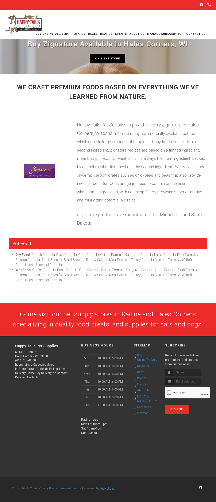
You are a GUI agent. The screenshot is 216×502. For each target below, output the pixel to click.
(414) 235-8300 (25, 360)
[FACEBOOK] (201, 5)
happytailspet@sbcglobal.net (34, 364)
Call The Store (107, 58)
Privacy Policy (48, 488)
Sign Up (177, 409)
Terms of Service (70, 488)
